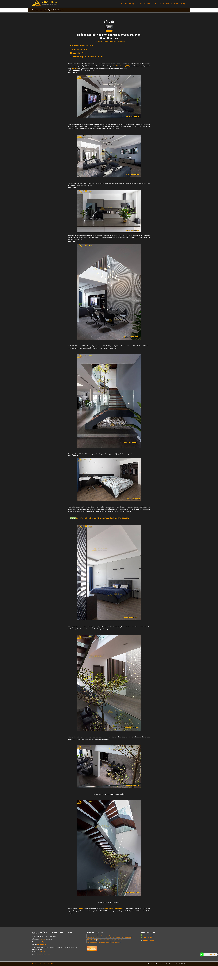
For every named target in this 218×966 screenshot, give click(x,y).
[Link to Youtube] (184, 963)
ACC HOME (50, 963)
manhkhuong (122, 41)
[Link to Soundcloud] (171, 963)
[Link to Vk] (182, 963)
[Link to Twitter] (177, 963)
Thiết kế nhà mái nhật (126, 937)
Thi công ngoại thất (121, 935)
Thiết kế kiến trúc (107, 937)
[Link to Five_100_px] (148, 963)
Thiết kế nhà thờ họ (101, 939)
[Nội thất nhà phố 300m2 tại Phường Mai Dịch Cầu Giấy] (109, 28)
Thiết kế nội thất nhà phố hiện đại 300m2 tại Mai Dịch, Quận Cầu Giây (109, 36)
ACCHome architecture (92, 935)
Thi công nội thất (90, 937)
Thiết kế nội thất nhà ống (110, 41)
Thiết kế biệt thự (99, 937)
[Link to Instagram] (161, 963)
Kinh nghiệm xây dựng (111, 935)
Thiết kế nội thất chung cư (104, 942)
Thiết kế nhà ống (110, 939)
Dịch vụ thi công (102, 935)
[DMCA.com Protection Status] (92, 950)
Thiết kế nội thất (118, 939)
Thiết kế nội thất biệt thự (92, 942)
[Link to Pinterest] (166, 963)
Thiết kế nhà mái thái (91, 939)
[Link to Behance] (151, 963)
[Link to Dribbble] (154, 963)
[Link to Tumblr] (174, 963)
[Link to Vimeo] (179, 963)
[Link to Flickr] (159, 963)
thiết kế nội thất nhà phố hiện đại (123, 66)
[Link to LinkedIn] (164, 963)
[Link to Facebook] (156, 963)
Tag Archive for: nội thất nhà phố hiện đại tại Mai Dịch (48, 10)
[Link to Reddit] (169, 963)
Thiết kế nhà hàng (116, 937)
